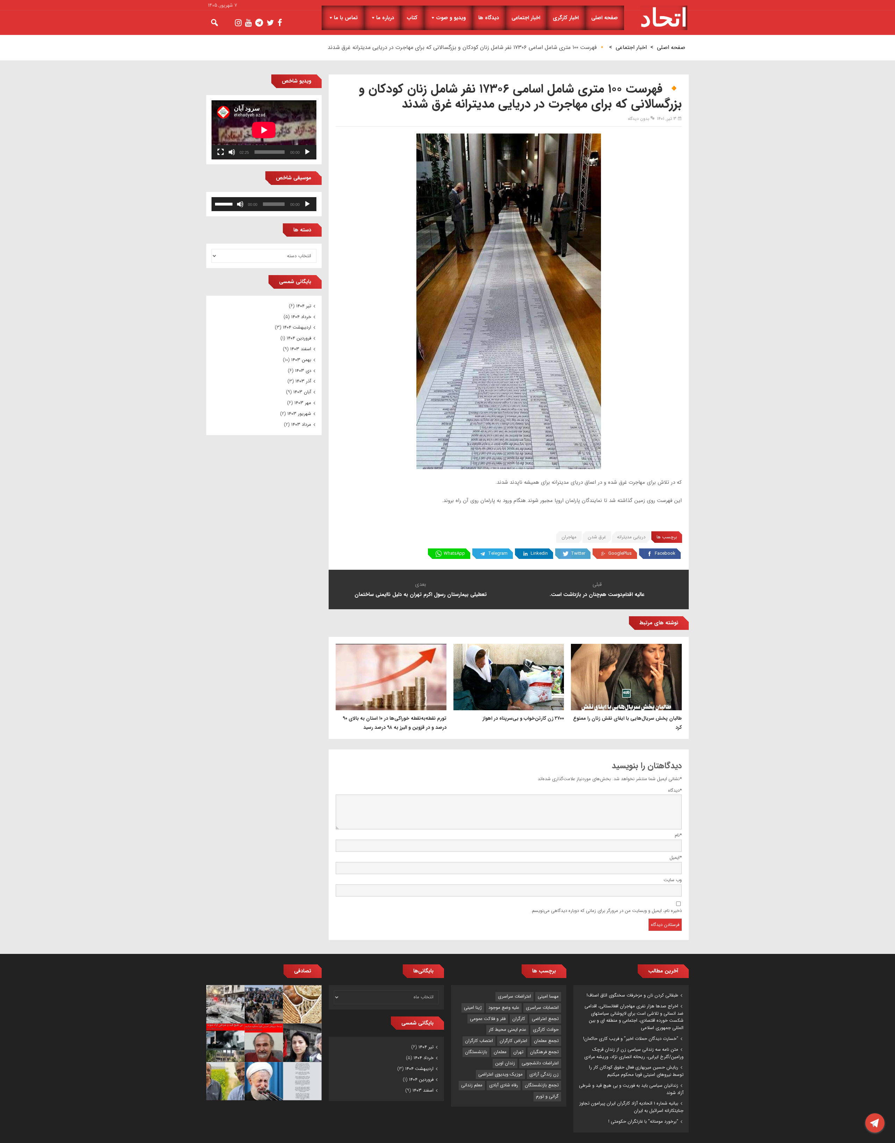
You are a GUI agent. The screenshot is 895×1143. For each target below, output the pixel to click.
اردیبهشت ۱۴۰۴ (297, 327)
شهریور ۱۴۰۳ (299, 413)
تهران (518, 1052)
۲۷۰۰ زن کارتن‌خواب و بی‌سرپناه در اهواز (523, 718)
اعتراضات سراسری (514, 996)
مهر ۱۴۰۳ (302, 403)
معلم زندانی (471, 1085)
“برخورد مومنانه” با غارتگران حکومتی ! (643, 1121)
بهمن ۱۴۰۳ (301, 360)
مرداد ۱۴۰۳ (301, 424)
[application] (264, 129)
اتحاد (663, 18)
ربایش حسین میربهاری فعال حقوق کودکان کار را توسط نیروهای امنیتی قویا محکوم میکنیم (636, 1071)
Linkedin (539, 553)
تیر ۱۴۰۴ (303, 306)
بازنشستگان (476, 1052)
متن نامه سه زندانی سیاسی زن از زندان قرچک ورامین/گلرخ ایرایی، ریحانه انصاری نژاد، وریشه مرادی (633, 1053)
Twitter (578, 553)
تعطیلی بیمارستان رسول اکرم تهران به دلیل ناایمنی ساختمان (421, 594)
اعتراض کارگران (513, 1040)
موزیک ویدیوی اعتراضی (500, 1074)
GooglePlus (620, 553)
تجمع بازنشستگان (542, 1085)
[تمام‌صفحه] (220, 152)
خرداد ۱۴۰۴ (301, 317)
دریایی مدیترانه (631, 537)
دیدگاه (675, 790)
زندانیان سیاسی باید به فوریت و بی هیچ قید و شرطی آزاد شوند (631, 1089)
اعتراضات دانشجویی (540, 1063)
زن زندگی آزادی (544, 1074)
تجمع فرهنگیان (544, 1052)
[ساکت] (231, 152)
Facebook (665, 553)
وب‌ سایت (673, 880)
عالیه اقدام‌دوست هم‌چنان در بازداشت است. (597, 594)
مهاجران (569, 537)
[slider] (225, 203)
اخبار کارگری (566, 18)
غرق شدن (597, 537)
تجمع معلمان (546, 1040)
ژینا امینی (473, 1007)
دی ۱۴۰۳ (303, 370)
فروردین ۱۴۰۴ (299, 338)
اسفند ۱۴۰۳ (300, 349)
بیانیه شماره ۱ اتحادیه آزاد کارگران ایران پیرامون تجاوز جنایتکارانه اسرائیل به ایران (631, 1107)
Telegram (498, 553)
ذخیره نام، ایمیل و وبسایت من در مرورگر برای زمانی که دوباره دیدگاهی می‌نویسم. (606, 910)
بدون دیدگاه (638, 118)
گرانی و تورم (547, 1096)
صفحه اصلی (604, 18)
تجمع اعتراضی (545, 1018)
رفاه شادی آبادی (503, 1085)
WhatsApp (454, 553)
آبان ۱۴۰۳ (302, 392)
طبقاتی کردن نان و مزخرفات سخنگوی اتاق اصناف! (632, 995)
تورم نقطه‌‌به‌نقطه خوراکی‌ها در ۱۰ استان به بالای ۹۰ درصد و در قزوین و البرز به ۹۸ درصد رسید (394, 722)
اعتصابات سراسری (542, 1007)
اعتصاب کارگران (479, 1040)
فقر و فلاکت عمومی (488, 1018)
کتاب (412, 18)
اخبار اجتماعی (525, 18)
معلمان (500, 1052)
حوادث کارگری (546, 1029)
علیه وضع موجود (503, 1007)
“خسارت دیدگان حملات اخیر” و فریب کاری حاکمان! (630, 1038)
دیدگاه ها (488, 18)
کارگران (518, 1018)
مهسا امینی (548, 996)
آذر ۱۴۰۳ (303, 381)
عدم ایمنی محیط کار (507, 1029)
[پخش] (307, 152)
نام (678, 835)
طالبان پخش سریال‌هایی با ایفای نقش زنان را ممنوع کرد (627, 722)
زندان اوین (505, 1063)
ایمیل (676, 857)
